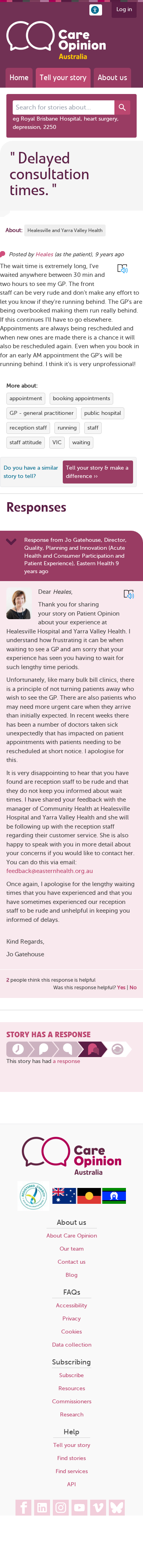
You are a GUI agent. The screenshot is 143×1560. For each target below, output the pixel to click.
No (133, 987)
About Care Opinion (71, 1236)
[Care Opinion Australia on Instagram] (61, 1508)
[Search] (122, 107)
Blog (71, 1275)
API (71, 1484)
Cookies (71, 1332)
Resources (71, 1388)
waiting (81, 442)
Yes (121, 987)
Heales (44, 254)
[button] (95, 9)
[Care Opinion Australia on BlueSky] (117, 1508)
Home (19, 78)
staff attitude (26, 442)
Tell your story (63, 78)
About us (112, 78)
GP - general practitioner (41, 413)
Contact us (71, 1262)
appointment (26, 398)
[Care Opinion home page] (56, 40)
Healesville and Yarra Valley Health (64, 230)
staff (93, 428)
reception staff (28, 428)
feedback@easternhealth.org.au (49, 871)
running (67, 428)
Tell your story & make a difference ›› (97, 472)
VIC (57, 442)
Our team (72, 1249)
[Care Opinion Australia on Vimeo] (98, 1508)
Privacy (71, 1319)
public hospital (102, 413)
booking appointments (81, 398)
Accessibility (71, 1306)
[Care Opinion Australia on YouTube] (79, 1508)
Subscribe (71, 1375)
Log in (124, 9)
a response (66, 1061)
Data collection (71, 1345)
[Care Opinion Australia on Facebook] (23, 1508)
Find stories (71, 1458)
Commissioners (71, 1402)
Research (71, 1415)
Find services (72, 1471)
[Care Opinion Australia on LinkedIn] (42, 1508)
